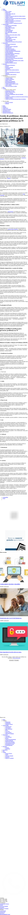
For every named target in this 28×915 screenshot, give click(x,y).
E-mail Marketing (8, 745)
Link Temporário (8, 31)
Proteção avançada (9, 67)
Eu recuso (11, 660)
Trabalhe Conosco (9, 17)
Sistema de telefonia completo (11, 55)
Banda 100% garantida (10, 27)
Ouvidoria (7, 95)
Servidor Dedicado (9, 52)
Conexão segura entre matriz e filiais (12, 34)
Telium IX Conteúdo (9, 733)
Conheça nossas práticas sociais (11, 83)
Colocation (7, 45)
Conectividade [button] (6, 24)
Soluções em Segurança (10, 65)
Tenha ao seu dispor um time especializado (14, 58)
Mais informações (16, 658)
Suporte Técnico (8, 753)
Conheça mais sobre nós (10, 13)
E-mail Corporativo (9, 61)
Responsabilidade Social (10, 82)
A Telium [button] (4, 10)
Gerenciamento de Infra (10, 57)
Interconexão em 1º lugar (10, 39)
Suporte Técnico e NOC (10, 92)
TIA (6, 71)
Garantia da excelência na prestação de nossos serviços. (16, 96)
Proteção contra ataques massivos (12, 69)
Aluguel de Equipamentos (10, 739)
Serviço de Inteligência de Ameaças (12, 72)
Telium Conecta (8, 80)
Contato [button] (4, 88)
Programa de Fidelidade (10, 81)
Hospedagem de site (9, 59)
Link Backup (8, 29)
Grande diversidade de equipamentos (12, 51)
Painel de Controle (9, 102)
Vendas (6, 754)
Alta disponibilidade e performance (12, 53)
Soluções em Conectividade (11, 25)
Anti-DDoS (7, 68)
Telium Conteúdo (8, 40)
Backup (6, 738)
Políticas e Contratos (9, 22)
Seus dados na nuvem (9, 48)
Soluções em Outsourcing (10, 44)
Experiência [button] (5, 75)
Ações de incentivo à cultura (11, 86)
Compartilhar (5, 497)
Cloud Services (8, 47)
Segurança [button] (5, 64)
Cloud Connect (8, 38)
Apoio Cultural (8, 85)
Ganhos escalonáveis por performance (13, 20)
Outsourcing (5, 734)
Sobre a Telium (8, 11)
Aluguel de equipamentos (10, 50)
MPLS (6, 33)
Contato (4, 752)
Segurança (5, 746)
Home (4, 9)
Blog (4, 87)
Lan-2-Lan (7, 36)
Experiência (5, 750)
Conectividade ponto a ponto (11, 37)
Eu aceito (16, 660)
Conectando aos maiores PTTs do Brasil (13, 41)
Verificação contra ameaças (10, 74)
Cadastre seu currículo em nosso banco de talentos (15, 18)
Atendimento (8, 15)
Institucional (7, 12)
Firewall (7, 66)
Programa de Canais (9, 19)
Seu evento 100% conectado (11, 32)
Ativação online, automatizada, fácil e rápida (14, 60)
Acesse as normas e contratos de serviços (13, 23)
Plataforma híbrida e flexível (11, 62)
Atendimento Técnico (9, 90)
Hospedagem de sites (9, 744)
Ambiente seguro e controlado (11, 46)
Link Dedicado (8, 26)
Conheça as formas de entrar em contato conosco (15, 16)
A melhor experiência (9, 79)
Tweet (4, 498)
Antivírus (7, 73)
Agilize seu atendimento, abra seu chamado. (14, 94)
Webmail (7, 103)
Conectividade (6, 725)
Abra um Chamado (9, 93)
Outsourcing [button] (5, 43)
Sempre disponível (9, 30)
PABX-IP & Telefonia (9, 54)
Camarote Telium (8, 78)
